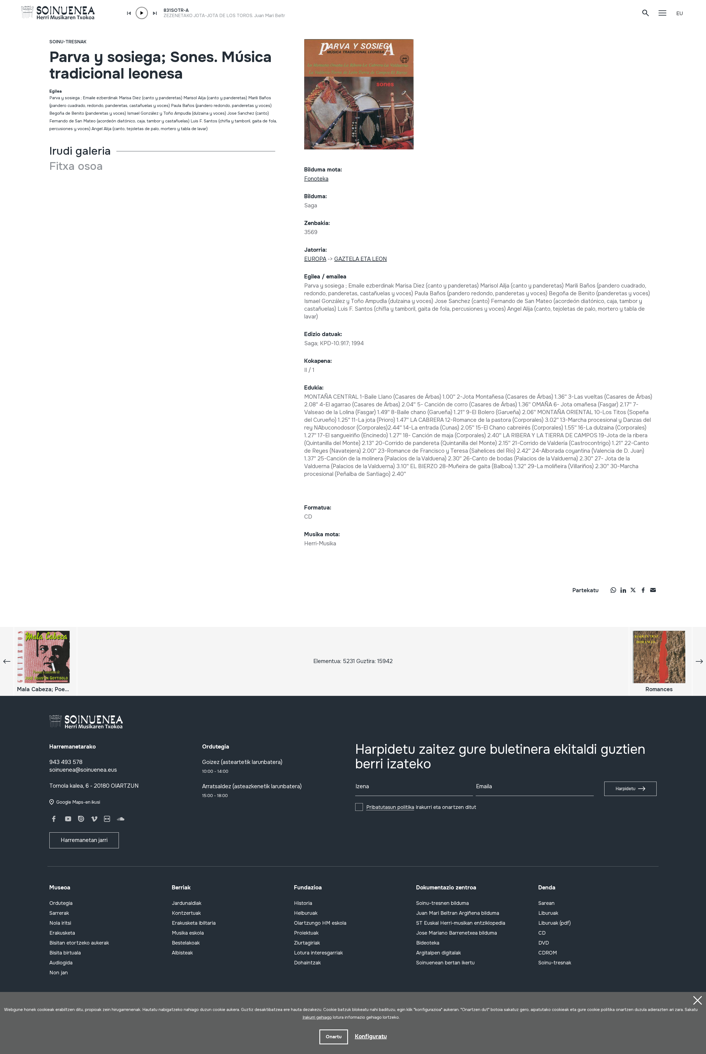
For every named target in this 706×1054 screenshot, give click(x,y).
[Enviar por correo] (653, 590)
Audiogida (61, 963)
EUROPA (315, 259)
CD (541, 933)
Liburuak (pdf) (554, 923)
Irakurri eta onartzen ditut (421, 807)
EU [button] (679, 13)
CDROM (547, 953)
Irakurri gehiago (317, 1017)
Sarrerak (59, 913)
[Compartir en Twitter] (633, 590)
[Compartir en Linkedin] (623, 590)
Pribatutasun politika (390, 807)
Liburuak (548, 913)
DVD (543, 943)
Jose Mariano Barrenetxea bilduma (456, 933)
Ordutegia (61, 903)
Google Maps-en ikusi (78, 802)
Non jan (58, 973)
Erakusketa (62, 933)
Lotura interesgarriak (318, 953)
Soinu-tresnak (67, 42)
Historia (303, 903)
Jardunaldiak (186, 903)
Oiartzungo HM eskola (320, 923)
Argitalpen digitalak (438, 953)
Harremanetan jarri (84, 840)
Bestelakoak (186, 943)
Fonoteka (316, 178)
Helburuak (305, 913)
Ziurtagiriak (307, 943)
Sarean (546, 903)
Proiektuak (306, 933)
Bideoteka (427, 943)
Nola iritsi (60, 923)
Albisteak (182, 953)
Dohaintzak (307, 963)
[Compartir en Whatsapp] (613, 590)
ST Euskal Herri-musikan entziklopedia (460, 923)
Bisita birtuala (65, 953)
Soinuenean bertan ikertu (445, 963)
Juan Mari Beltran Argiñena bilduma (457, 913)
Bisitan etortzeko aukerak (79, 943)
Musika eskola (188, 933)
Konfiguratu (371, 1036)
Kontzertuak (186, 913)
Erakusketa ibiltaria (194, 923)
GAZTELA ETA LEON (360, 259)
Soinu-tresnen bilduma (442, 903)
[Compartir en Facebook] (643, 590)
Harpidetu (625, 789)
